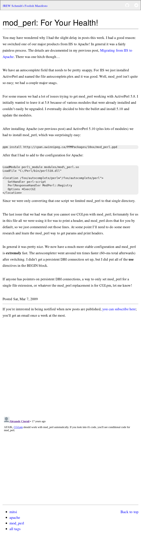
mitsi (13, 511)
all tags (15, 528)
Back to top (129, 511)
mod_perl (16, 522)
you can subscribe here (119, 309)
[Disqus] (70, 368)
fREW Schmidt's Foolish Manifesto (25, 6)
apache (14, 517)
